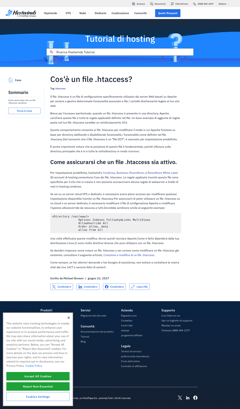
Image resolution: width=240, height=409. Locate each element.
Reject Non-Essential (38, 386)
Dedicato (100, 13)
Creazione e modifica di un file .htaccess (128, 255)
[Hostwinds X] (178, 398)
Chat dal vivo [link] (181, 3)
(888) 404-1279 (205, 3)
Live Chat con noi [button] (170, 315)
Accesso (141, 3)
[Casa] (21, 13)
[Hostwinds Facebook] (193, 398)
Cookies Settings (38, 396)
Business (122, 172)
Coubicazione (120, 13)
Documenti (160, 3)
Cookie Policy (33, 365)
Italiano (222, 3)
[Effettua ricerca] (51, 52)
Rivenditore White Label (163, 172)
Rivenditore (136, 172)
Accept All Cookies (37, 376)
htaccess (61, 88)
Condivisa (109, 172)
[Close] (69, 318)
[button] (168, 13)
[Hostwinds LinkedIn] (186, 398)
